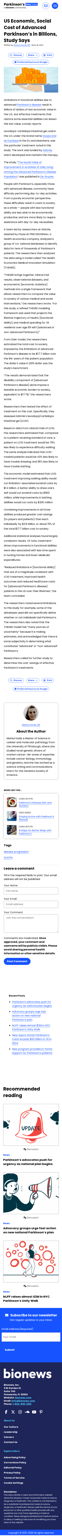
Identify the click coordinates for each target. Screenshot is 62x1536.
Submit (10, 1350)
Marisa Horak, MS (22, 45)
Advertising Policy (15, 1457)
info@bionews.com (23, 1400)
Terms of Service (14, 1477)
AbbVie (47, 150)
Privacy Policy (12, 1472)
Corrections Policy (15, 1462)
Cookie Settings (13, 1482)
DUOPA (8, 857)
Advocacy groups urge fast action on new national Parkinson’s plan (29, 1016)
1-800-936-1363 (22, 1404)
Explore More (12, 1451)
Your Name (10, 885)
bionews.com (23, 1397)
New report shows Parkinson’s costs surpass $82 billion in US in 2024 (32, 1039)
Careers (9, 1437)
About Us (9, 1420)
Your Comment (13, 912)
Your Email (10, 899)
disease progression (16, 852)
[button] (45, 5)
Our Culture (11, 1426)
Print (48, 55)
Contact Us (10, 1442)
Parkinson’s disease (29, 105)
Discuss (17, 55)
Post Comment (17, 961)
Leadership (10, 1432)
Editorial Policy (13, 1467)
